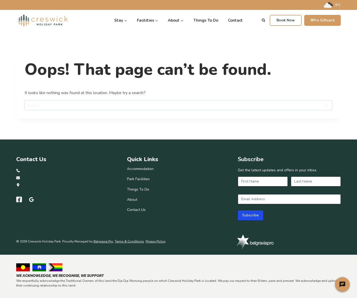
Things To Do (205, 20)
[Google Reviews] (31, 199)
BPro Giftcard (322, 20)
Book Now (286, 20)
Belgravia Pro (103, 241)
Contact (235, 20)
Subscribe (250, 215)
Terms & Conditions (129, 241)
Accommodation (140, 168)
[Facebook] (19, 199)
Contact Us (136, 209)
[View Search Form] (263, 20)
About (132, 199)
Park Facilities (138, 179)
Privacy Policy (155, 241)
